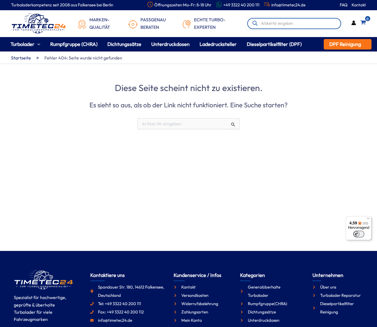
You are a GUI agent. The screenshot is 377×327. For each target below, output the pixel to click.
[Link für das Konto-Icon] (353, 23)
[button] (37, 44)
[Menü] (368, 219)
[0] (363, 23)
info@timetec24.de (288, 4)
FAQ (343, 4)
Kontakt (359, 4)
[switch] (358, 234)
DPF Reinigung (345, 44)
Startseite (21, 58)
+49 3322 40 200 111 (241, 4)
